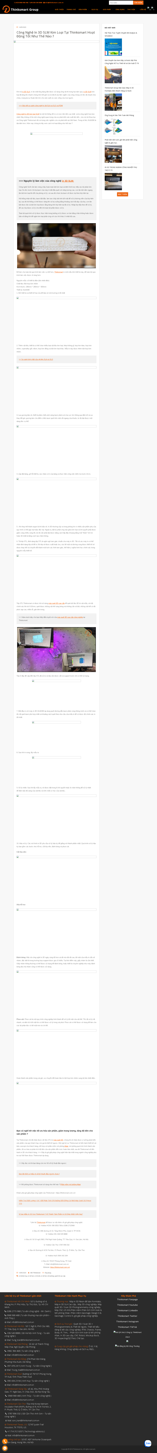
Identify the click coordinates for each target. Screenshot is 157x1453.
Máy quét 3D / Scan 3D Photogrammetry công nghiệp (78, 1306)
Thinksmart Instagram (127, 1321)
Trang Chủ (71, 9)
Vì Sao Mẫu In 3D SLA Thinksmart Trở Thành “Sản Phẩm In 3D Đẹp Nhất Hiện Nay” (51, 1214)
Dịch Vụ (95, 9)
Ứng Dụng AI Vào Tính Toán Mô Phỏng (119, 115)
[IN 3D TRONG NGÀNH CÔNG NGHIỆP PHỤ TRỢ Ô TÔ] (113, 181)
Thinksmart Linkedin (127, 1310)
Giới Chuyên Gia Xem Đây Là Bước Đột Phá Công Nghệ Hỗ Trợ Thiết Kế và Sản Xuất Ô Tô (122, 61)
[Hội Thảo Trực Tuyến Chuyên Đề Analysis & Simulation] (113, 47)
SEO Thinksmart (35, 1273)
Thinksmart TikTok (127, 1327)
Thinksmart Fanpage (127, 1299)
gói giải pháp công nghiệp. (86, 1315)
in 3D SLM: (68, 181)
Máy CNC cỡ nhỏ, (63, 1310)
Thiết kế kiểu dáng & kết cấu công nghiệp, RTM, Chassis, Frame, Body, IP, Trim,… (78, 1329)
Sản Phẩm (83, 9)
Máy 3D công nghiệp (87, 1304)
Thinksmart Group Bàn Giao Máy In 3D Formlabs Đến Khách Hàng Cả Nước (119, 89)
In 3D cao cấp (66, 1335)
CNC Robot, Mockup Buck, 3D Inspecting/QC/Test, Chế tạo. (77, 1337)
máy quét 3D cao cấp (57, 603)
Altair (66, 1146)
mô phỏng (50, 1276)
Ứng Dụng (120, 9)
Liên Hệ (143, 9)
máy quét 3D (58, 1140)
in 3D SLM (87, 92)
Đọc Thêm (122, 194)
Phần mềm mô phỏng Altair (70, 1184)
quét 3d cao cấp (60, 1276)
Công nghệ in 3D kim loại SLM (28, 114)
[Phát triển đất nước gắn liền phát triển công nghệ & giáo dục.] (113, 154)
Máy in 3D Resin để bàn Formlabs (85, 1301)
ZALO (127, 1337)
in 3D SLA (26, 92)
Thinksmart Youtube (127, 1305)
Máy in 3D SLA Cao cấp (65, 1304)
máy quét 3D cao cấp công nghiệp (70, 617)
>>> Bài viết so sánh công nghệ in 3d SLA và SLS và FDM (41, 106)
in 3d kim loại (23, 1276)
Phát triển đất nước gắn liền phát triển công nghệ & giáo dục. (121, 141)
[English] (149, 9)
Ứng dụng (48, 1273)
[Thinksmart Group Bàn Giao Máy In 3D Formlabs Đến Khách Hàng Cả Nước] (113, 102)
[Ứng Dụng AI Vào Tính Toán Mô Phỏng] (113, 126)
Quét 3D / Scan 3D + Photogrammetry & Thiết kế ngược (74, 1325)
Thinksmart (58, 272)
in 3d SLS (44, 1276)
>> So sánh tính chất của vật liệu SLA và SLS (36, 359)
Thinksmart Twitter (127, 1316)
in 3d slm (37, 1276)
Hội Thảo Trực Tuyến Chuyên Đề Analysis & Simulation (121, 34)
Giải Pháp (107, 9)
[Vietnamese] (153, 9)
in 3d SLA (31, 1276)
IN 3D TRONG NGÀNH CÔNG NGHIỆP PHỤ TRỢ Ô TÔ (121, 168)
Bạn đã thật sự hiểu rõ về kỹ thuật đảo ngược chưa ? (39, 1174)
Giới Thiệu (59, 9)
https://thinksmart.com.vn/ (60, 1267)
